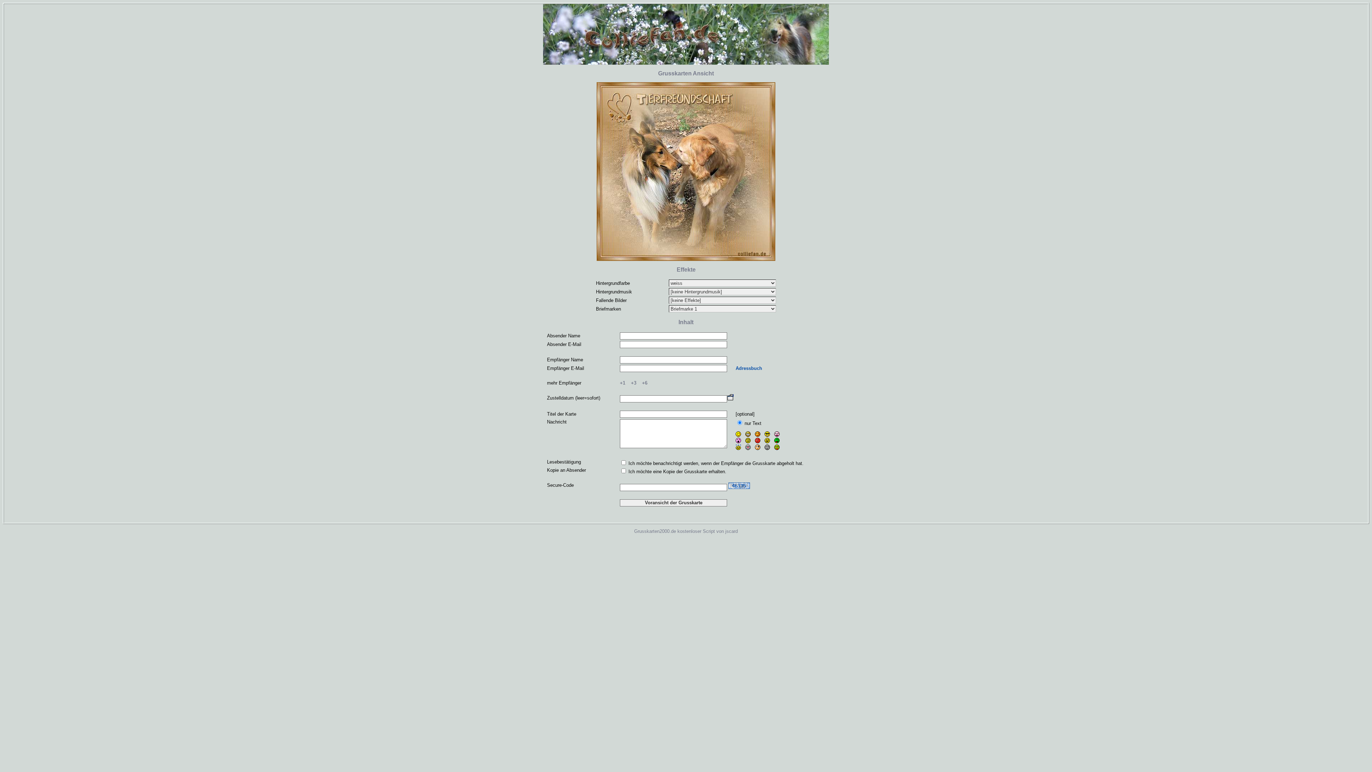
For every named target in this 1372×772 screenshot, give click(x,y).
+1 (622, 383)
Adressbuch (749, 368)
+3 (633, 383)
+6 (644, 383)
